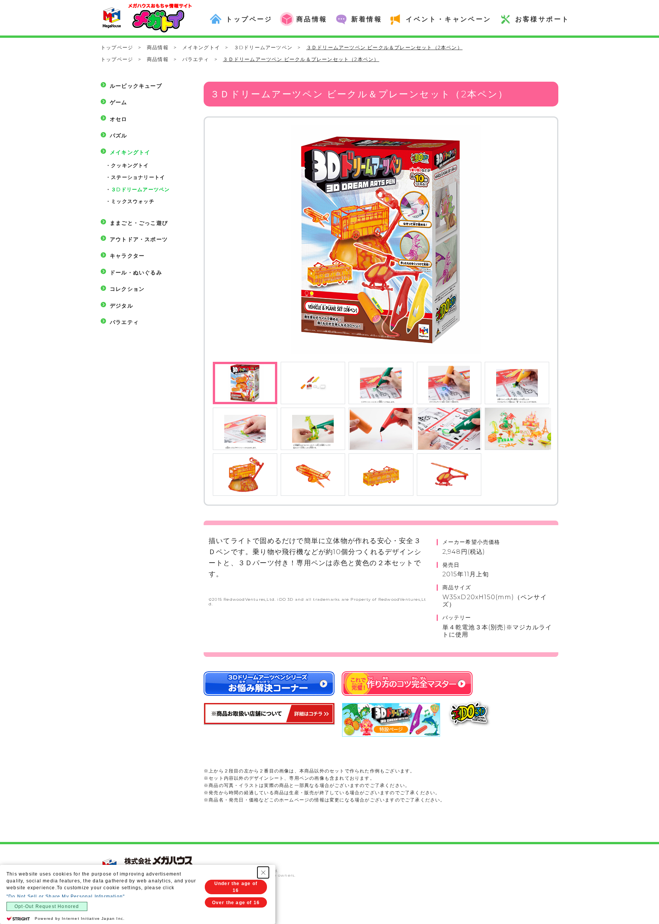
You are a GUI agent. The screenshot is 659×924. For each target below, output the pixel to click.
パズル (118, 135)
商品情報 (158, 47)
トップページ (117, 47)
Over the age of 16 (236, 902)
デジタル (121, 305)
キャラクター (127, 255)
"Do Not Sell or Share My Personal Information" (65, 896)
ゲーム (118, 102)
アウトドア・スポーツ (139, 239)
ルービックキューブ (136, 85)
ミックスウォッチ (132, 201)
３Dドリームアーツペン (263, 47)
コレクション (127, 288)
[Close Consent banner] (263, 872)
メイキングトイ (201, 47)
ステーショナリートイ (138, 177)
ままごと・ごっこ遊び (139, 222)
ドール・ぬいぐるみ (136, 272)
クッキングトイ (130, 165)
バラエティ (195, 59)
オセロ (118, 119)
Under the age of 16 (235, 887)
